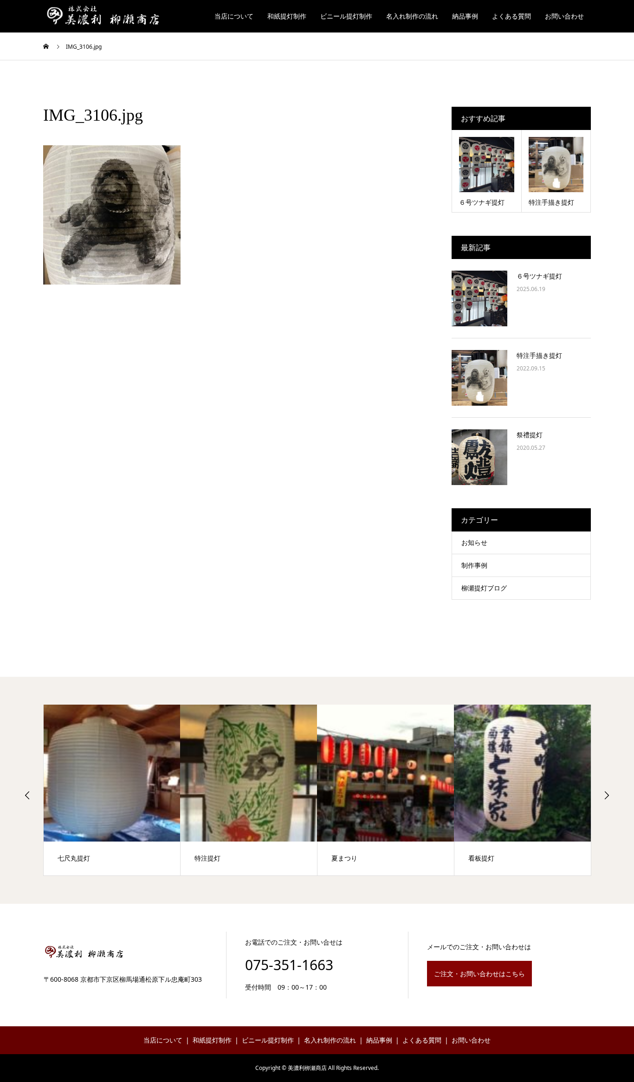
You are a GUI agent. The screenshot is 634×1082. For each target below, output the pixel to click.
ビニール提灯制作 (346, 16)
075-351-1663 (289, 964)
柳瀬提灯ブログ (484, 587)
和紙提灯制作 (286, 16)
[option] (112, 790)
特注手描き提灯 (539, 355)
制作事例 (474, 565)
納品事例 (465, 16)
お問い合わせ (564, 16)
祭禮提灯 (530, 434)
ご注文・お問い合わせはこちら (479, 973)
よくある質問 (511, 16)
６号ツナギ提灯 (539, 276)
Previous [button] (27, 795)
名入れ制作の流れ (412, 16)
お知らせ (474, 542)
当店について (233, 16)
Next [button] (606, 795)
